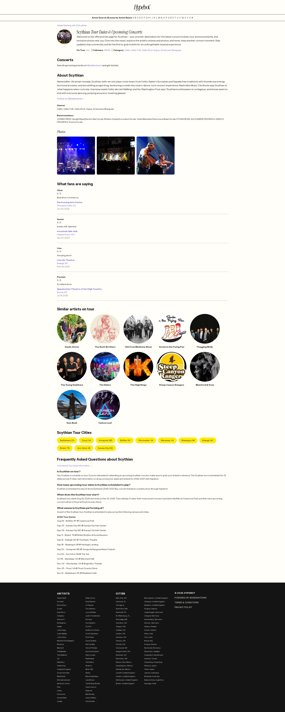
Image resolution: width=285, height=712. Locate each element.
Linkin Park (61, 637)
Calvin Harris (91, 687)
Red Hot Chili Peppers (65, 641)
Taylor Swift (61, 598)
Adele (59, 626)
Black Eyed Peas (92, 676)
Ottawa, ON (120, 641)
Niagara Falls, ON (123, 651)
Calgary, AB (120, 626)
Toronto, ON (120, 644)
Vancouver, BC (121, 648)
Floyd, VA (86, 440)
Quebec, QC (121, 630)
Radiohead (90, 658)
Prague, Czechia (150, 609)
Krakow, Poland (150, 644)
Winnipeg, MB (121, 619)
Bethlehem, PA (67, 440)
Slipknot (89, 690)
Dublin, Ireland (150, 630)
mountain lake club (67, 231)
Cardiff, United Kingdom (125, 673)
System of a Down (92, 630)
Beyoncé (60, 648)
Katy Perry (61, 612)
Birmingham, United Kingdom (156, 598)
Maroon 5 (61, 619)
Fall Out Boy (90, 644)
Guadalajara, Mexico (124, 666)
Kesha (88, 673)
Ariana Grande (63, 673)
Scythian (83, 25)
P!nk (59, 687)
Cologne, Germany (151, 616)
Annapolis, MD (105, 440)
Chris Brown (90, 609)
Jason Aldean (91, 698)
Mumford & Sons (92, 651)
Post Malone (90, 601)
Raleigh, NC (62, 263)
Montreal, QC (121, 655)
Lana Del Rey (91, 612)
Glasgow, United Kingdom (154, 601)
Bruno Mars (61, 605)
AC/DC (88, 626)
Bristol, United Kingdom (125, 683)
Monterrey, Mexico (123, 669)
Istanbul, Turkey (150, 658)
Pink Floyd (90, 637)
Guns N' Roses (91, 648)
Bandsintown (94, 65)
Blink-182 (89, 669)
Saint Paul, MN (122, 609)
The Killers (90, 662)
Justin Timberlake (93, 616)
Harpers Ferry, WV (66, 234)
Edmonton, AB (121, 658)
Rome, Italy (148, 641)
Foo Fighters (90, 623)
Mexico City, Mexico (124, 662)
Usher (59, 690)
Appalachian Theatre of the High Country (79, 289)
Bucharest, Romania (152, 648)
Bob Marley (90, 694)
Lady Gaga (61, 630)
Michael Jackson (63, 680)
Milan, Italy (148, 633)
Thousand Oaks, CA (66, 205)
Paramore (61, 694)
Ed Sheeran (61, 623)
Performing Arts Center (70, 202)
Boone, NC (62, 292)
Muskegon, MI (188, 440)
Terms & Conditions (187, 602)
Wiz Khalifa (90, 701)
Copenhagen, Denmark (153, 612)
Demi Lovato (90, 655)
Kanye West (61, 698)
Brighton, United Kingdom (154, 605)
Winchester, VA (145, 440)
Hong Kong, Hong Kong (153, 662)
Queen (59, 701)
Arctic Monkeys (92, 633)
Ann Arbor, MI (83, 448)
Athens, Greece (150, 626)
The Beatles (61, 651)
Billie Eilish (61, 676)
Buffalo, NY (125, 440)
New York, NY (121, 598)
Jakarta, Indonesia (151, 673)
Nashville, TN (121, 612)
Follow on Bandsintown (70, 98)
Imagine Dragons (64, 669)
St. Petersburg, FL (123, 616)
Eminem (60, 601)
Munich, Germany (151, 623)
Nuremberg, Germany (153, 619)
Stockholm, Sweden (152, 651)
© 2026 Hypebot (185, 593)
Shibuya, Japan (150, 666)
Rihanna (60, 644)
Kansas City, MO (105, 448)
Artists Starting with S (67, 25)
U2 (58, 658)
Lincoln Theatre (65, 260)
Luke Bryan (90, 680)
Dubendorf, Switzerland (153, 655)
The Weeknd (62, 655)
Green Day (61, 666)
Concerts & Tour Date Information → (74, 465)
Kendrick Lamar (63, 683)
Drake (59, 609)
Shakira (89, 666)
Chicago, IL (120, 605)
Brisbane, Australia (152, 676)
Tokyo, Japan (149, 669)
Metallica (60, 662)
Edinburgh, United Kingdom (127, 680)
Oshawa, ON (121, 637)
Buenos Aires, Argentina (154, 680)
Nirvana (89, 619)
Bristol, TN (65, 448)
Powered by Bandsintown (190, 597)
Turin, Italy (148, 637)
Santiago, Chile (150, 683)
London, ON (120, 633)
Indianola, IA (121, 601)
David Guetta (91, 641)
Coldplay (60, 616)
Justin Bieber (62, 633)
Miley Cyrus (90, 598)
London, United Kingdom (125, 676)
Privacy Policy (183, 607)
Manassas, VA (167, 440)
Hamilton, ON (121, 623)
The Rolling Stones (93, 683)
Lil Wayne (89, 605)
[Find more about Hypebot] (142, 7)
